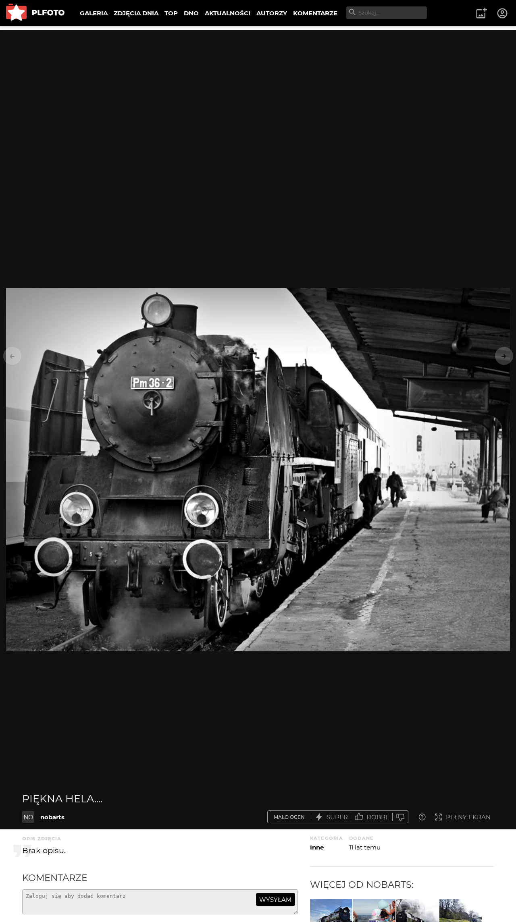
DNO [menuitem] (191, 13)
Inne (317, 847)
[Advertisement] (258, 86)
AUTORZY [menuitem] (271, 13)
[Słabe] (400, 817)
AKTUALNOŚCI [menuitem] (227, 13)
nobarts (52, 817)
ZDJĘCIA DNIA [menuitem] (136, 13)
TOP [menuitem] (171, 13)
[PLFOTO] (35, 13)
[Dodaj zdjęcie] (481, 13)
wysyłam (275, 899)
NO (28, 817)
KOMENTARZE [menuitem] (315, 13)
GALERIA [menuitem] (94, 13)
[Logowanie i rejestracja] (502, 13)
